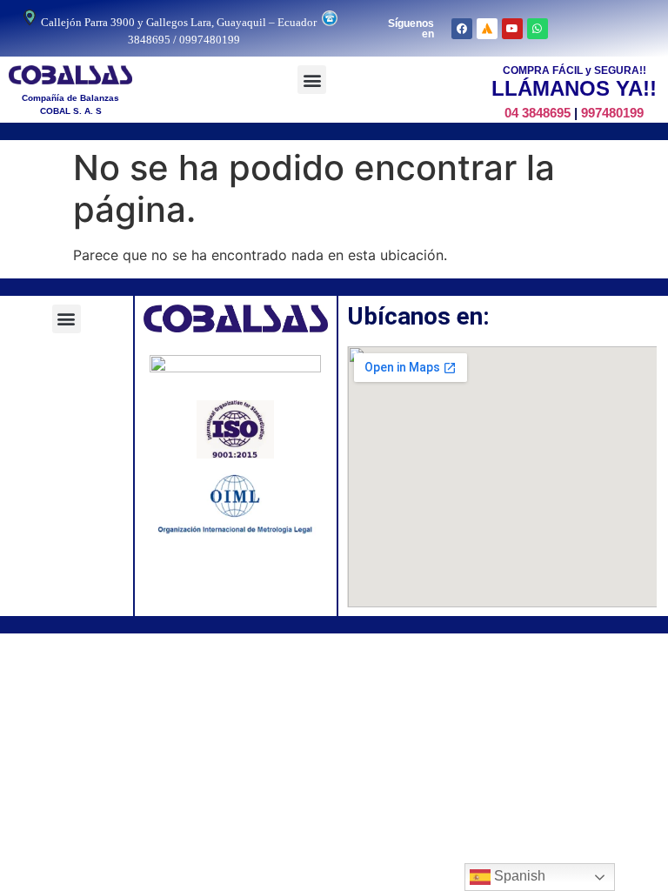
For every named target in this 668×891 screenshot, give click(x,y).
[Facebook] (461, 28)
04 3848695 (537, 112)
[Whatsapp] (537, 28)
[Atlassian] (487, 28)
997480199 (612, 112)
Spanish (518, 875)
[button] (311, 79)
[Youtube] (512, 28)
